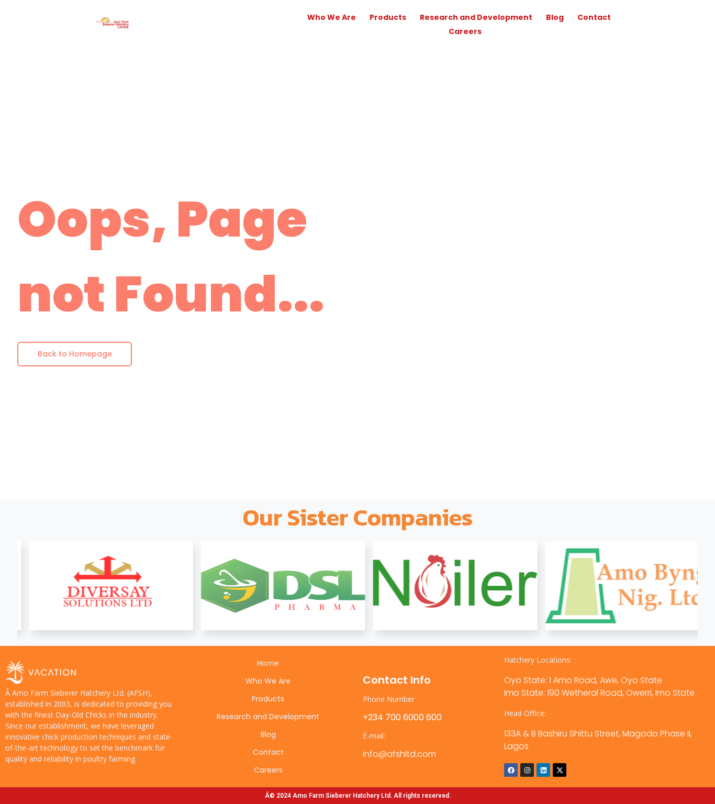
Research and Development (476, 17)
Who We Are (331, 17)
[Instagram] (527, 770)
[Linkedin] (543, 770)
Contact (594, 17)
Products (388, 17)
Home (268, 663)
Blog (555, 17)
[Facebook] (511, 770)
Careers (465, 31)
